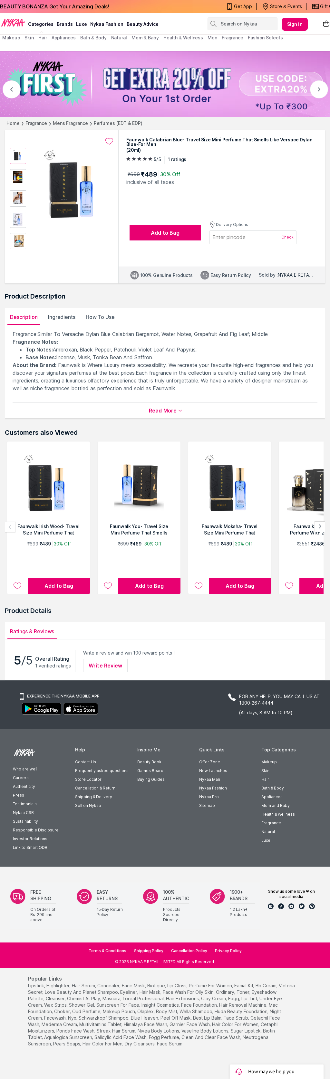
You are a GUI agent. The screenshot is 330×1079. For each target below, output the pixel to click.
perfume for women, (211, 985)
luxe (81, 24)
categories (40, 24)
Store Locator (88, 779)
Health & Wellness (278, 814)
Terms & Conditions (107, 950)
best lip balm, (207, 1018)
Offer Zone (209, 761)
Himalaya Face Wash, (146, 1024)
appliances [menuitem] (64, 37)
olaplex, (146, 1011)
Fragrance (36, 123)
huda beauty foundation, (241, 1011)
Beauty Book (149, 761)
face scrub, (236, 1018)
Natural (268, 831)
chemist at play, (84, 998)
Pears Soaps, (67, 1043)
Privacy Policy (228, 950)
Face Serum (169, 1043)
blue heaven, (145, 1018)
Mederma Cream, (60, 1024)
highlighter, (58, 985)
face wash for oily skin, (189, 992)
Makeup (269, 761)
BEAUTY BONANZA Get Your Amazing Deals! (54, 6)
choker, (62, 1011)
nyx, (72, 1018)
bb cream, (266, 985)
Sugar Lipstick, (246, 1030)
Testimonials (25, 803)
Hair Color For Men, (102, 1043)
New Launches (213, 770)
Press (18, 795)
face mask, (134, 985)
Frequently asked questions (102, 770)
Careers (21, 777)
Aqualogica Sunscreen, (68, 1037)
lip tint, (249, 998)
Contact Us (85, 761)
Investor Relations (30, 838)
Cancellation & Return (95, 788)
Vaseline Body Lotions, (205, 1030)
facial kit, (244, 985)
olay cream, (214, 998)
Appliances (272, 796)
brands (65, 24)
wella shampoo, (196, 1011)
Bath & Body (272, 788)
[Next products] (320, 527)
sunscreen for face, (118, 1005)
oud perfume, (87, 1011)
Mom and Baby (275, 805)
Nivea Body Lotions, (159, 1030)
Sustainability (25, 821)
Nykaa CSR (23, 812)
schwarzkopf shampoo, (104, 1018)
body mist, (167, 1011)
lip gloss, (177, 985)
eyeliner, (129, 992)
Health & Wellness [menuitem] (183, 37)
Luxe (265, 840)
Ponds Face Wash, (75, 1030)
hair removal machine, (243, 1005)
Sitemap (207, 805)
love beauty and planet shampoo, (82, 992)
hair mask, (150, 992)
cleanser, (56, 998)
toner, (243, 992)
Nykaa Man (209, 779)
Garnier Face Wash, (190, 1024)
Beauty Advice (143, 24)
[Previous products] (10, 527)
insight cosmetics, (160, 1005)
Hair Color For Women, (235, 1024)
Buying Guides (151, 779)
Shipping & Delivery (93, 796)
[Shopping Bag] (326, 24)
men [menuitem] (212, 37)
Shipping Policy (148, 950)
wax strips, (56, 1005)
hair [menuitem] (42, 37)
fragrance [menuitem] (232, 37)
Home (13, 123)
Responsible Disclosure (36, 830)
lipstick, (36, 985)
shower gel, (82, 1005)
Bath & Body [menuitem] (93, 37)
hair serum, (84, 985)
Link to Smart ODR (30, 847)
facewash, (55, 1018)
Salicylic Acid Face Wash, (121, 1037)
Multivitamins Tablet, (100, 1024)
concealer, (109, 985)
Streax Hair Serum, (116, 1030)
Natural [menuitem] (119, 37)
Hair (265, 779)
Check (287, 237)
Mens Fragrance (70, 123)
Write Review (105, 665)
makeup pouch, (119, 1011)
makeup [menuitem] (11, 37)
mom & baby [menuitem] (145, 37)
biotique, (156, 985)
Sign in (295, 24)
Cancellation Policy (189, 950)
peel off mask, (176, 1018)
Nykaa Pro (209, 796)
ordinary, (225, 992)
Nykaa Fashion (106, 24)
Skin (265, 770)
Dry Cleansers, (140, 1043)
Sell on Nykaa (88, 805)
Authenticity (24, 786)
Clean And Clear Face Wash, (211, 1037)
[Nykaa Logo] (13, 22)
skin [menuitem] (29, 37)
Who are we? (25, 769)
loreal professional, (144, 998)
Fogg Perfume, (164, 1037)
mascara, (111, 998)
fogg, (234, 998)
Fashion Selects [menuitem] (265, 37)
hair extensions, (183, 998)
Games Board (150, 770)
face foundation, (199, 1005)
